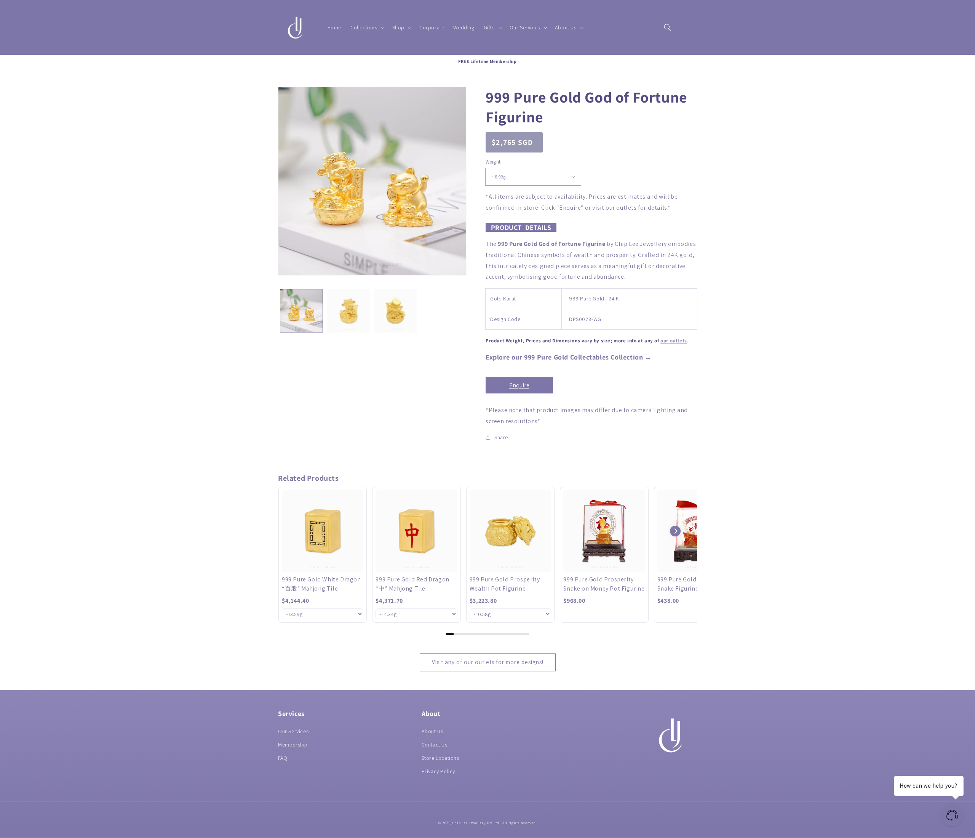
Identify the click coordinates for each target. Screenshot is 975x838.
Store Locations (440, 758)
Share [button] (501, 437)
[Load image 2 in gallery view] (348, 310)
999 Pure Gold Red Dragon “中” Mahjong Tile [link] (412, 583)
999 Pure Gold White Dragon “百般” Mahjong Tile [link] (321, 583)
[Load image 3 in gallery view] (395, 310)
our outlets (673, 340)
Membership (293, 744)
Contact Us (435, 744)
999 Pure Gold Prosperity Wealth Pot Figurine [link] (505, 583)
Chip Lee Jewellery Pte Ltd (475, 822)
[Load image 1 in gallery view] (301, 310)
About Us (432, 731)
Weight (493, 162)
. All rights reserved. (518, 822)
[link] (322, 531)
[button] (367, 27)
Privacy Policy (438, 771)
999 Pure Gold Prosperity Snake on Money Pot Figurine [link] (603, 583)
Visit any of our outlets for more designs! (487, 662)
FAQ (283, 758)
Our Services (293, 731)
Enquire (519, 385)
